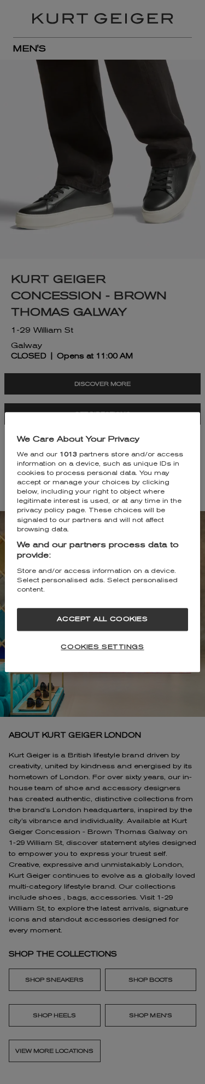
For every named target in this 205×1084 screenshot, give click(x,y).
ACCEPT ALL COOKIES (102, 619)
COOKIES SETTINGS (102, 647)
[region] (102, 542)
